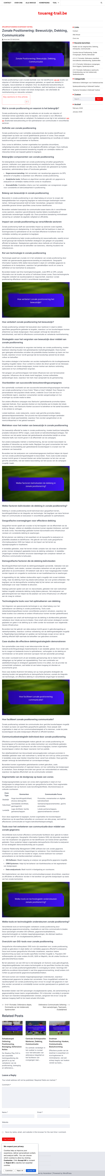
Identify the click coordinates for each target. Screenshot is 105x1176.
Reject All (20, 1170)
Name (5, 1112)
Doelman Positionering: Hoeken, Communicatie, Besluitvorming (59, 1043)
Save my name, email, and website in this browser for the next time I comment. (35, 1132)
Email (40, 1112)
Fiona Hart (7, 39)
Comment (6, 1085)
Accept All (30, 1170)
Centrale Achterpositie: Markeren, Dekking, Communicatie (36, 1041)
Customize (8, 1170)
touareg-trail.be (52, 13)
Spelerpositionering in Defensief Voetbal (17, 27)
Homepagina (44, 3)
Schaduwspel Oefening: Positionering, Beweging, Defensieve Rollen (12, 1044)
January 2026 (77, 112)
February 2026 (78, 108)
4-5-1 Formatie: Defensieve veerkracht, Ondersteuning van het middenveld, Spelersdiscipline (86, 72)
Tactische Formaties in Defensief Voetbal (86, 90)
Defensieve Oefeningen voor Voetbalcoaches (88, 82)
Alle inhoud (31, 3)
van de (56, 80)
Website (5, 1122)
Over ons (18, 3)
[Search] (101, 2)
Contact (7, 3)
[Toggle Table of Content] (25, 101)
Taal (55, 3)
